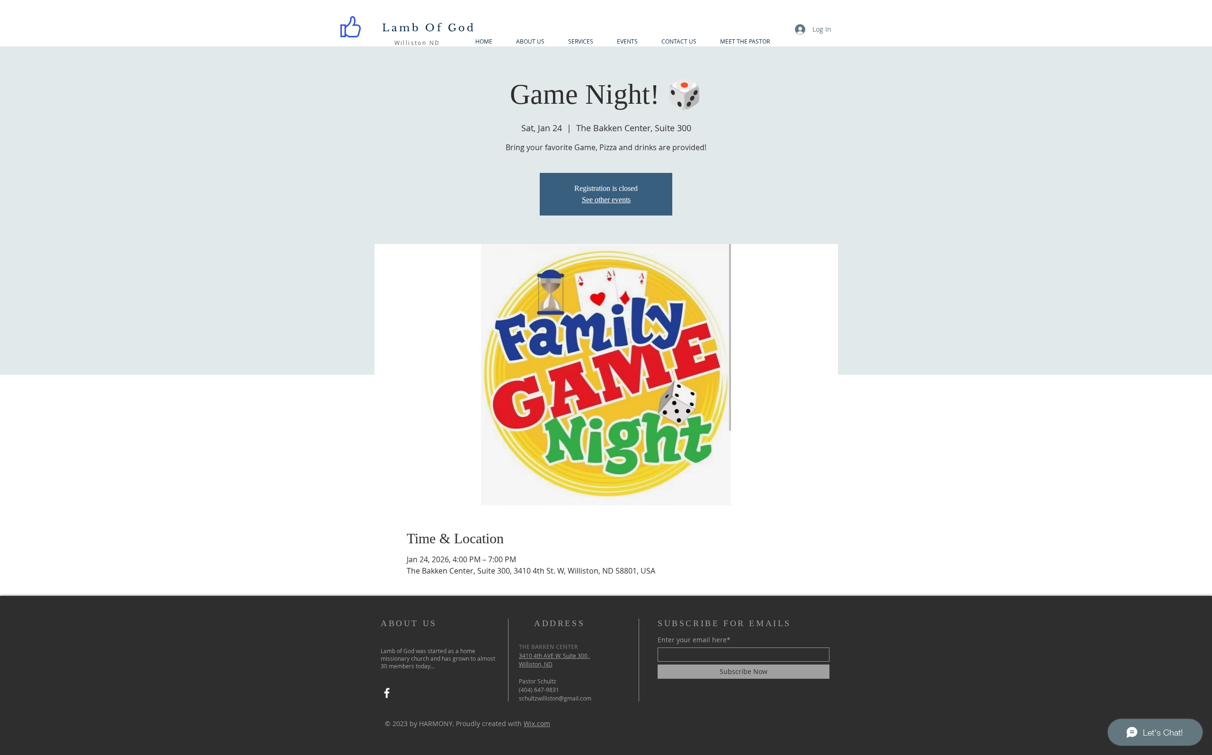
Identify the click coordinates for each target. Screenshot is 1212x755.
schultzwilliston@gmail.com (555, 698)
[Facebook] (386, 693)
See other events (606, 200)
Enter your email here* (694, 640)
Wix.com (537, 723)
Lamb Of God (428, 28)
